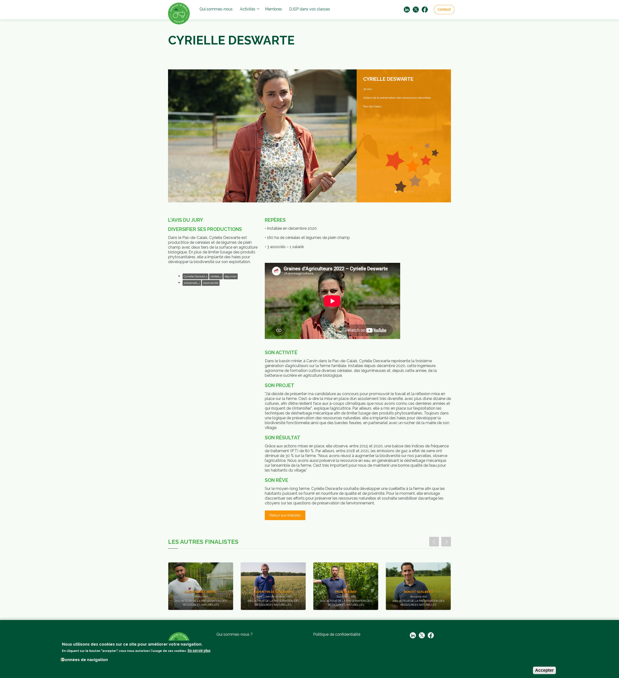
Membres (273, 9)
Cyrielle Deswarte (195, 276)
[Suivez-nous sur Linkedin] (407, 9)
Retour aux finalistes (285, 515)
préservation (192, 283)
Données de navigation (85, 659)
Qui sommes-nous (216, 9)
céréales (215, 276)
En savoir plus (199, 651)
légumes (230, 276)
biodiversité (210, 283)
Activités (247, 9)
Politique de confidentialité (336, 634)
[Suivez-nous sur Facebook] (425, 9)
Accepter (544, 670)
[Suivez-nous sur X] (416, 9)
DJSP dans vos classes (309, 9)
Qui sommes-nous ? (234, 634)
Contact (444, 9)
